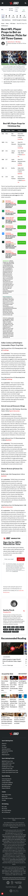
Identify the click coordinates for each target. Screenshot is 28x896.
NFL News (12, 23)
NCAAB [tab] (24, 17)
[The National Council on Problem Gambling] (14, 890)
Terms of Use (18, 818)
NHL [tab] (20, 17)
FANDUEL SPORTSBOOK (9, 234)
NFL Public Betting (6, 810)
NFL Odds (4, 806)
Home (2, 23)
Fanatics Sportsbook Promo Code (10, 772)
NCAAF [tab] (13, 17)
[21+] (8, 882)
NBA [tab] (17, 17)
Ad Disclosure (4, 25)
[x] (24, 611)
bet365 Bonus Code (6, 764)
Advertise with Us (6, 749)
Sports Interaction (14, 411)
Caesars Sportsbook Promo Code (10, 770)
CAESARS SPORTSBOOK (9, 242)
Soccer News (6, 656)
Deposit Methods (6, 788)
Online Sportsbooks (6, 778)
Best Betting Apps (6, 786)
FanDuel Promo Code (7, 768)
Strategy (4, 800)
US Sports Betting (6, 780)
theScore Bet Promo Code (8, 763)
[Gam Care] (12, 882)
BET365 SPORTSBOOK (9, 211)
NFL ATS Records (6, 812)
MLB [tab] (6, 17)
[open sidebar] (2, 3)
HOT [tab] (3, 17)
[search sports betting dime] (25, 3)
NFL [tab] (9, 17)
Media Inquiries (5, 754)
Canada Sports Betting (7, 782)
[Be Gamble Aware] (11, 887)
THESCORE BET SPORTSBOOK (10, 218)
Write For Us (5, 752)
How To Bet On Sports (7, 798)
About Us (4, 743)
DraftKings (20, 139)
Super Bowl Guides (6, 794)
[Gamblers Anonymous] (20, 886)
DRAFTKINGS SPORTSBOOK (9, 226)
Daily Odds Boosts (6, 20)
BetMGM (20, 165)
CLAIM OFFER (21, 202)
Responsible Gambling (7, 751)
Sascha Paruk (11, 41)
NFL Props (4, 808)
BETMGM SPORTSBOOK (9, 201)
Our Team (4, 747)
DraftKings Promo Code (8, 766)
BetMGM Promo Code (7, 761)
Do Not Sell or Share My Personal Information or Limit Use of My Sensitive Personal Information (14, 878)
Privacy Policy (11, 818)
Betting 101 (4, 796)
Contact (4, 745)
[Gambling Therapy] (18, 882)
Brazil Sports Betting (7, 784)
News (7, 23)
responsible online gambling (16, 859)
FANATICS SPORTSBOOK (9, 251)
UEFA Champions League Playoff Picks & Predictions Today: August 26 (12, 661)
